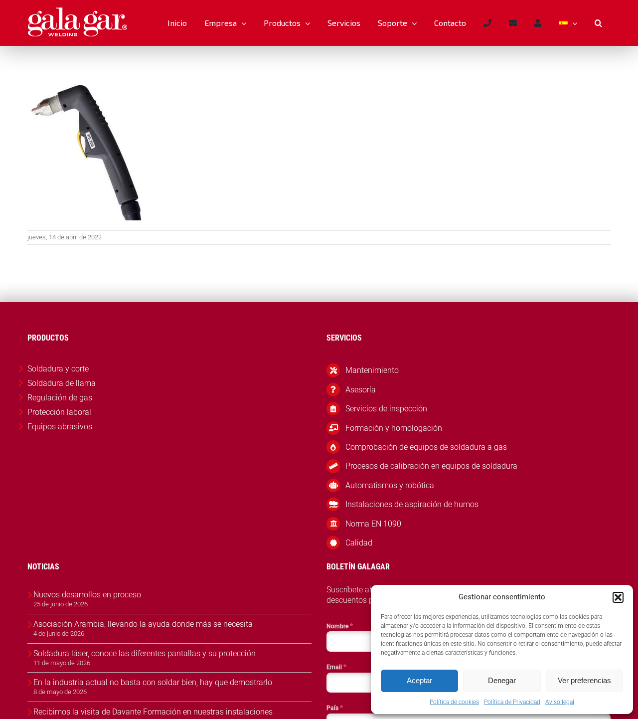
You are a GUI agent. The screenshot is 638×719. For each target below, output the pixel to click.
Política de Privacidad (512, 702)
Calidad (358, 542)
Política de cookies (454, 702)
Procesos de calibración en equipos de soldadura (431, 466)
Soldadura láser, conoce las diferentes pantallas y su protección (144, 653)
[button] (618, 597)
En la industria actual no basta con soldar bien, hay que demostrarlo (152, 682)
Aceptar (419, 680)
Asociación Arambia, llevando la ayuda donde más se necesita (143, 624)
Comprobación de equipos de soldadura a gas (426, 447)
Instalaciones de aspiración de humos (411, 504)
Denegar (502, 680)
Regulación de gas (59, 397)
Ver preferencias (584, 680)
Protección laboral (59, 412)
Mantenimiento (372, 370)
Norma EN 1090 (373, 524)
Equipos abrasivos (59, 426)
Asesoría (360, 389)
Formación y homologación (393, 428)
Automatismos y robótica (389, 485)
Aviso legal (559, 702)
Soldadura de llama (61, 383)
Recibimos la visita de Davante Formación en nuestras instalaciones (153, 712)
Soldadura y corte (58, 368)
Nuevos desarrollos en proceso (87, 594)
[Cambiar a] (568, 23)
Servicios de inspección (386, 408)
